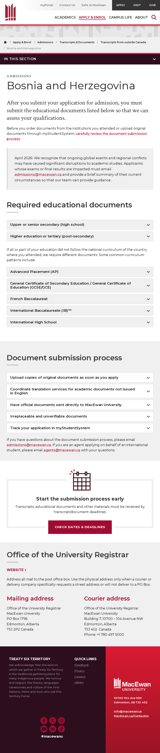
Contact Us (67, 5)
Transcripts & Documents (76, 42)
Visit (137, 5)
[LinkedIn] (52, 729)
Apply (120, 5)
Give (152, 5)
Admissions (45, 42)
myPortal (46, 5)
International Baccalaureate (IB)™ (41, 310)
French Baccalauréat (29, 299)
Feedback (81, 665)
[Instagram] (61, 720)
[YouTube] (44, 729)
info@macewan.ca (128, 711)
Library (79, 682)
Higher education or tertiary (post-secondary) (52, 236)
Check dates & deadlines (80, 527)
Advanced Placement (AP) (34, 272)
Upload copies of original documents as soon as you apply (64, 377)
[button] (80, 58)
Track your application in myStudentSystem (50, 428)
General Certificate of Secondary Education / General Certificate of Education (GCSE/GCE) (70, 285)
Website (15, 570)
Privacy (79, 670)
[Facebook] (44, 720)
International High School (33, 322)
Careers (79, 676)
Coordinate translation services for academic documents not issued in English (72, 391)
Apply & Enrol (22, 42)
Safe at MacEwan (93, 5)
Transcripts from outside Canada (123, 42)
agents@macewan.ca (62, 450)
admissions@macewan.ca (38, 174)
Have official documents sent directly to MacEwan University (66, 405)
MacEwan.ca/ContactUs (131, 716)
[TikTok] (61, 729)
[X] (52, 720)
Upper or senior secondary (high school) (47, 224)
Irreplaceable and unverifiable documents (48, 416)
